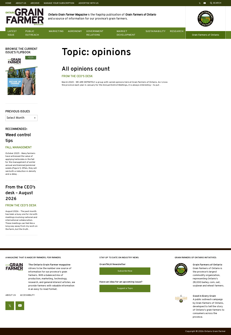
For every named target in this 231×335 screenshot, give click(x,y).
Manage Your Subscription (59, 3)
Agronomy (75, 31)
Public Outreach (32, 33)
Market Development (126, 33)
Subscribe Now (125, 271)
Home (8, 3)
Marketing (56, 31)
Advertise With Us (89, 3)
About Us (21, 3)
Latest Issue (12, 33)
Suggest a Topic (125, 288)
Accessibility (27, 295)
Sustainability (155, 31)
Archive (35, 3)
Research (176, 31)
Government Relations (94, 33)
